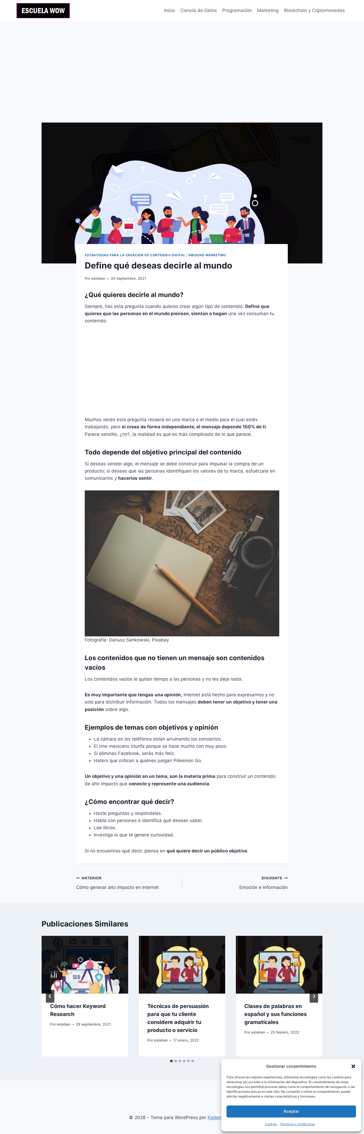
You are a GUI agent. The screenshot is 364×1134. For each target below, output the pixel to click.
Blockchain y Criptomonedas (314, 10)
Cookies (271, 1124)
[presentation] (85, 964)
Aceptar (291, 1111)
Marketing (267, 10)
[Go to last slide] (50, 996)
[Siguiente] (314, 996)
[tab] (171, 1061)
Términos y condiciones (297, 1124)
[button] (353, 1066)
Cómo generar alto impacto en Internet (117, 883)
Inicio (169, 10)
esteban (98, 278)
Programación (237, 10)
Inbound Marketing (207, 255)
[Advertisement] (182, 61)
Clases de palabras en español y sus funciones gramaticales (275, 1014)
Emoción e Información (263, 883)
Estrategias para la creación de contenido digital (135, 255)
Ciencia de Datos (198, 10)
